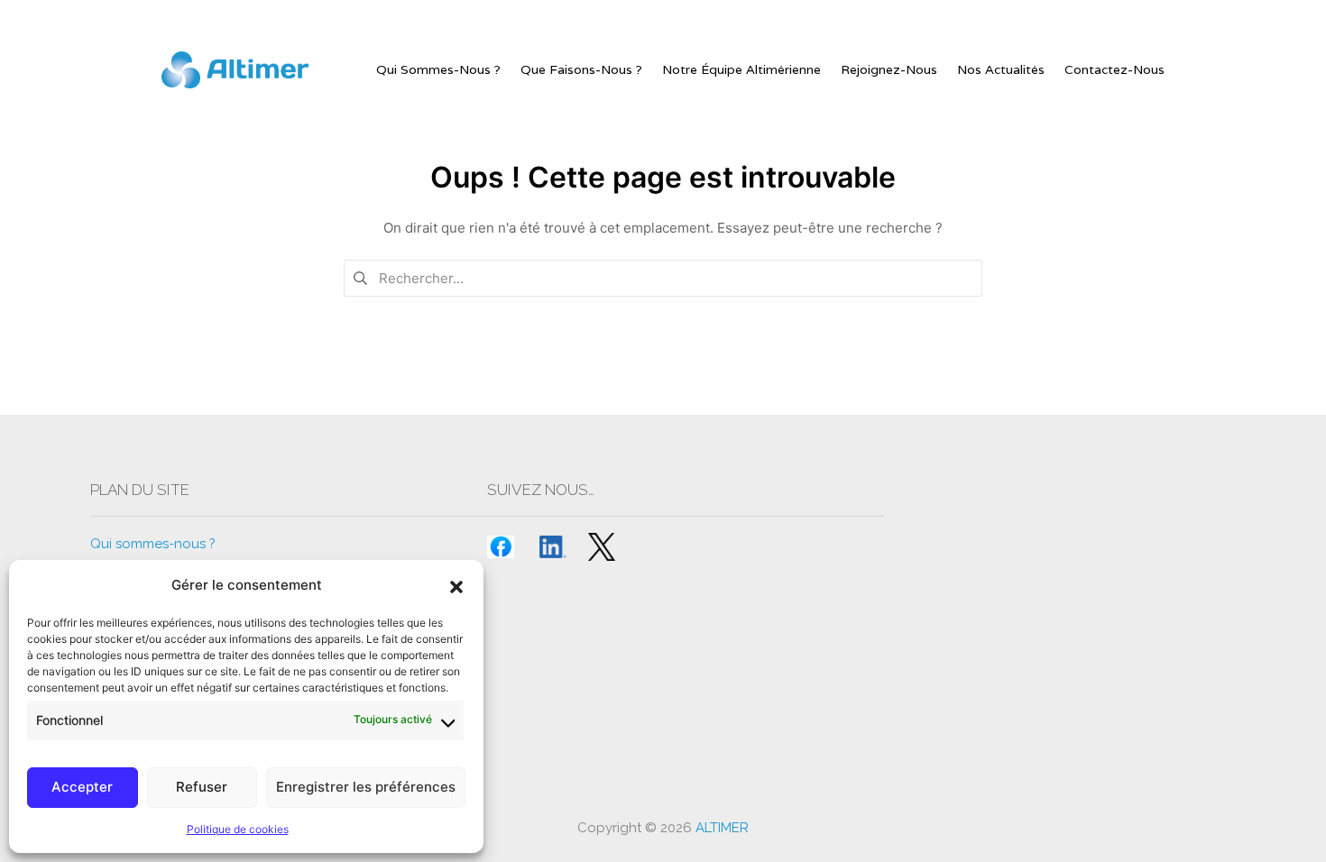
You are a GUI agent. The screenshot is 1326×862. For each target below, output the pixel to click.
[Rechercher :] (663, 277)
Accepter (82, 786)
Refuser (201, 786)
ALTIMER (722, 828)
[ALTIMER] (234, 69)
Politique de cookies (238, 829)
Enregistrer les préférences (366, 786)
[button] (456, 585)
